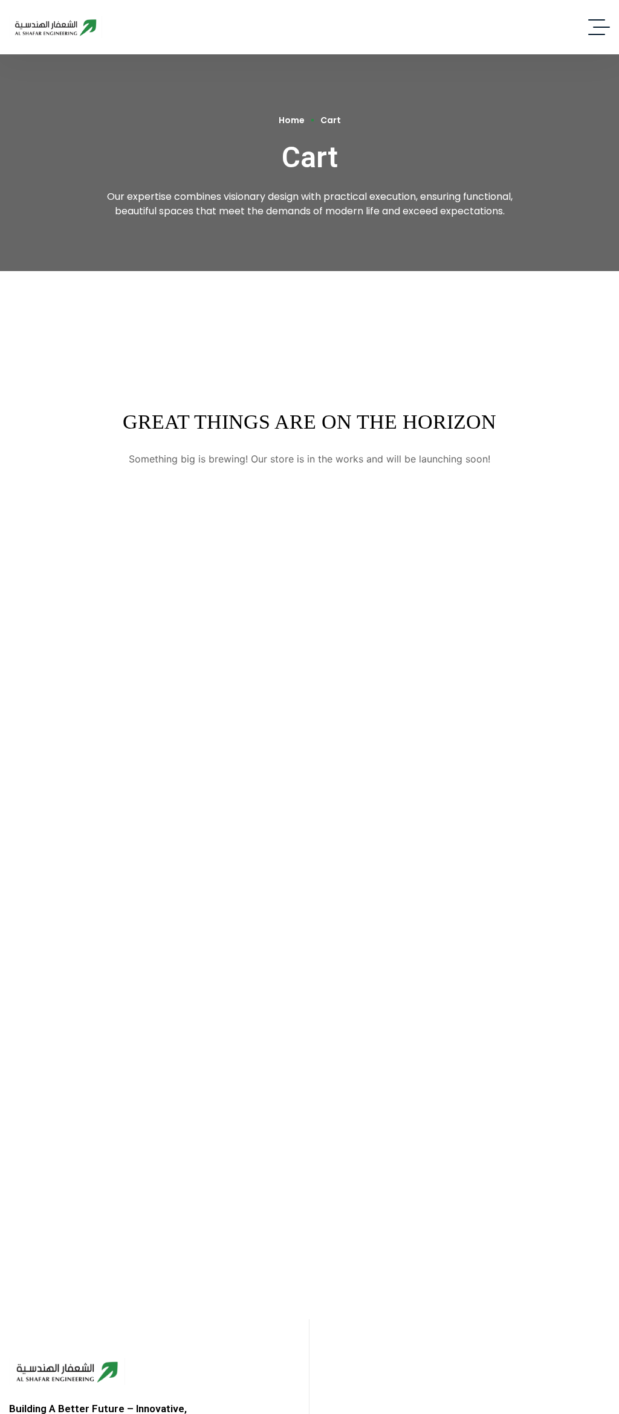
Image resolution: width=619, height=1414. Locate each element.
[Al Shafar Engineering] (55, 27)
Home (292, 120)
